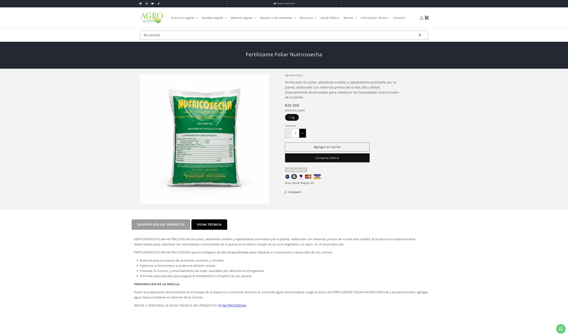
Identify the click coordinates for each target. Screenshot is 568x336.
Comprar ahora (327, 158)
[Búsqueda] (424, 35)
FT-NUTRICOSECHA (232, 305)
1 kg (292, 117)
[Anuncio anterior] (227, 3)
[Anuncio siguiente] (341, 3)
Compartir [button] (295, 192)
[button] (184, 18)
